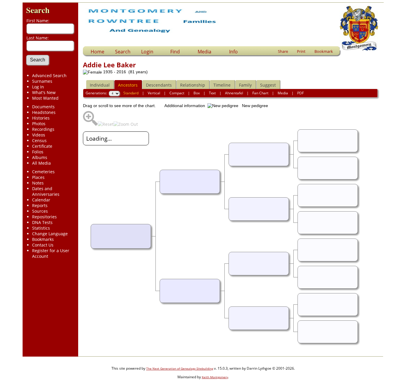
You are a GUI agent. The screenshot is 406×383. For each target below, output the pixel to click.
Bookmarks (43, 239)
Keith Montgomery (215, 377)
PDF (300, 93)
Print (301, 51)
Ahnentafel (234, 93)
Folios (37, 152)
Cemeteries (43, 171)
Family (245, 85)
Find (175, 51)
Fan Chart (260, 93)
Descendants (159, 85)
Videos (38, 135)
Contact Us (42, 245)
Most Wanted (45, 98)
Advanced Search (49, 75)
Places (38, 177)
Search (38, 10)
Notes (38, 183)
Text (212, 93)
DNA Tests (42, 222)
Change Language (50, 233)
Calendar (41, 200)
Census (39, 140)
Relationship (192, 85)
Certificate (42, 146)
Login (147, 51)
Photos (38, 123)
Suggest (268, 85)
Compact (176, 93)
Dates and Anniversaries (45, 191)
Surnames (42, 81)
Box (196, 93)
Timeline (222, 85)
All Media (41, 163)
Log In (38, 87)
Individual (100, 85)
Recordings (43, 129)
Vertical (154, 93)
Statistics (41, 228)
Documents (43, 106)
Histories (41, 118)
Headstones (44, 112)
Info (233, 51)
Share (283, 51)
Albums (39, 157)
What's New (44, 92)
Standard (131, 93)
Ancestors (128, 85)
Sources (40, 211)
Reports (40, 205)
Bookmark (323, 51)
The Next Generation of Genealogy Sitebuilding (179, 368)
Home (97, 51)
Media (204, 51)
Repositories (44, 217)
